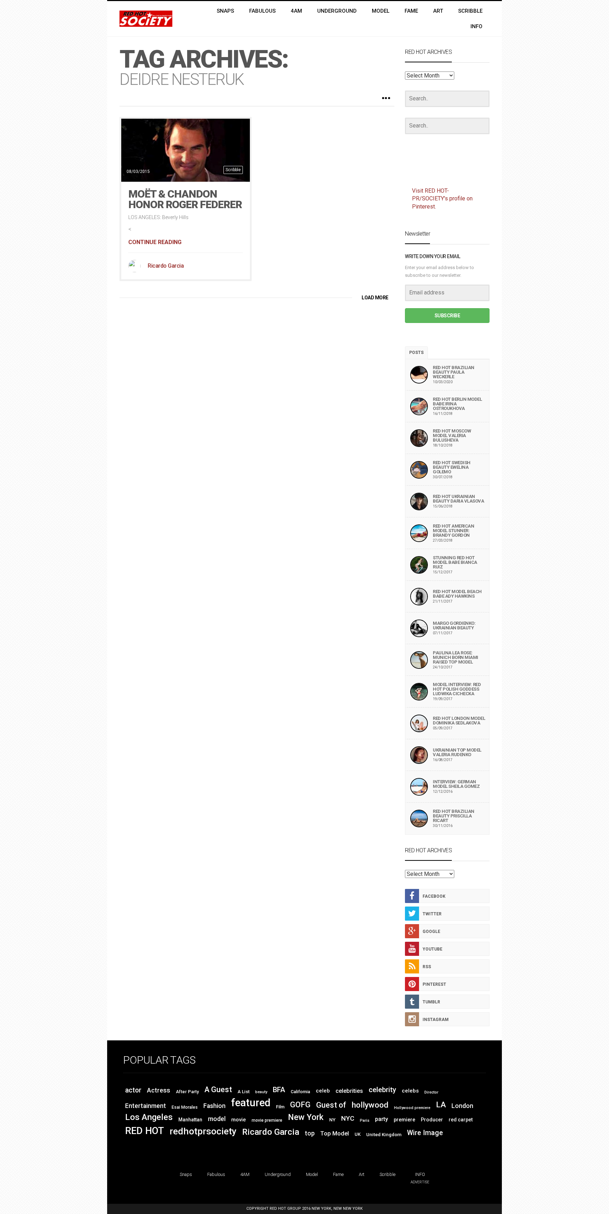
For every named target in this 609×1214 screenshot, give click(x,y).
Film (280, 1106)
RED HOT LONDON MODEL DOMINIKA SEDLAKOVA (459, 720)
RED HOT (144, 1131)
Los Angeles (149, 1117)
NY (332, 1119)
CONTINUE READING (155, 242)
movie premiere (267, 1120)
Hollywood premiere (412, 1108)
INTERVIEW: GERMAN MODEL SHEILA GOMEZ (456, 784)
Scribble (233, 169)
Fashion (214, 1105)
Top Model (334, 1133)
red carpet (461, 1119)
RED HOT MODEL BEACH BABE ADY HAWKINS (457, 593)
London (462, 1105)
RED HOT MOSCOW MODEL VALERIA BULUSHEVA (452, 435)
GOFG (300, 1104)
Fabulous (216, 1174)
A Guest (218, 1089)
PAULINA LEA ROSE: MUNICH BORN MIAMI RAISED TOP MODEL (455, 657)
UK (358, 1134)
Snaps (186, 1174)
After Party (187, 1091)
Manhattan (190, 1119)
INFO (420, 1174)
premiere (404, 1119)
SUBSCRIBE (447, 315)
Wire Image (425, 1133)
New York (306, 1117)
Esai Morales (185, 1107)
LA (441, 1104)
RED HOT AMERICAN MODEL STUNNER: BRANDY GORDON (453, 530)
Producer (432, 1119)
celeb (323, 1091)
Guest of (331, 1105)
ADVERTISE (420, 1182)
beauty (261, 1092)
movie (238, 1119)
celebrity (382, 1089)
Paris (364, 1120)
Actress (158, 1090)
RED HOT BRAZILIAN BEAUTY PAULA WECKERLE (453, 372)
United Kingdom (383, 1134)
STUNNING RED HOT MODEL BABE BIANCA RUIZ (455, 562)
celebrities (349, 1091)
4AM (245, 1174)
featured (250, 1103)
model (217, 1118)
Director (431, 1092)
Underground (278, 1174)
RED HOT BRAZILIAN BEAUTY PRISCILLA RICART (453, 816)
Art (361, 1174)
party (381, 1119)
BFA (279, 1089)
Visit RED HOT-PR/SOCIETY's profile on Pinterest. (442, 198)
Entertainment (145, 1105)
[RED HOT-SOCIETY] (145, 18)
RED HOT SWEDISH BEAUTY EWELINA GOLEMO (451, 467)
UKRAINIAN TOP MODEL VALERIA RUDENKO (457, 752)
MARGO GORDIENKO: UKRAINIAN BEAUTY (454, 625)
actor (133, 1090)
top (310, 1133)
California (300, 1091)
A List (244, 1091)
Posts (416, 352)
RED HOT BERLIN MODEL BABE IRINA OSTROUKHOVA (457, 404)
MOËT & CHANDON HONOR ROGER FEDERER (185, 199)
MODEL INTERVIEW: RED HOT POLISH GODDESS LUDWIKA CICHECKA (457, 689)
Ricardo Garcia (166, 265)
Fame (338, 1174)
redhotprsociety (203, 1131)
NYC (347, 1118)
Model (312, 1174)
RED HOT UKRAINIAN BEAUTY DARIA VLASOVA (458, 498)
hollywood (370, 1104)
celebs (410, 1091)
